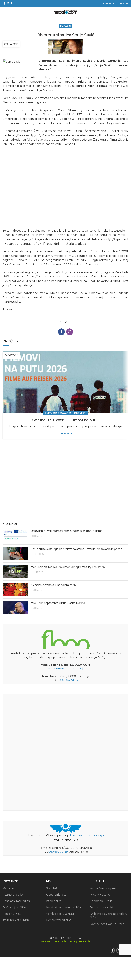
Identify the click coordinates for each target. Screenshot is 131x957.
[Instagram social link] (8, 3)
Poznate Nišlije (13, 894)
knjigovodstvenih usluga (87, 835)
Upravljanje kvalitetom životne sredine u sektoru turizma (66, 531)
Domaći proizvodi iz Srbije (107, 924)
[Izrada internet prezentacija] (65, 638)
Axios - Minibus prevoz (105, 888)
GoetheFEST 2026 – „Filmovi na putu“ (65, 420)
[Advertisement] (65, 487)
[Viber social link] (69, 331)
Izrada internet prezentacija (65, 668)
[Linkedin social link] (12, 3)
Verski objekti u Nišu (60, 913)
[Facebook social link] (4, 3)
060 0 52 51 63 (68, 680)
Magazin (65, 26)
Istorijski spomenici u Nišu (63, 907)
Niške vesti (79, 413)
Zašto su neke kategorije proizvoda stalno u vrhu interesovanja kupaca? (76, 549)
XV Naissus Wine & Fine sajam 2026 (53, 585)
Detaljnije (66, 433)
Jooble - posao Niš (102, 907)
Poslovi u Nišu (12, 913)
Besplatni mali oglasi (16, 901)
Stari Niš (51, 888)
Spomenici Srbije (101, 901)
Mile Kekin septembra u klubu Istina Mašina (58, 603)
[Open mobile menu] (4, 11)
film (65, 321)
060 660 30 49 (58, 851)
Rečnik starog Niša (58, 920)
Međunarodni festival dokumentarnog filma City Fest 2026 (68, 567)
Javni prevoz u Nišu (16, 920)
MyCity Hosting (100, 894)
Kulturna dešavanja (58, 413)
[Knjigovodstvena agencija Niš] (65, 828)
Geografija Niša (56, 894)
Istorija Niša (53, 901)
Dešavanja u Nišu (14, 907)
